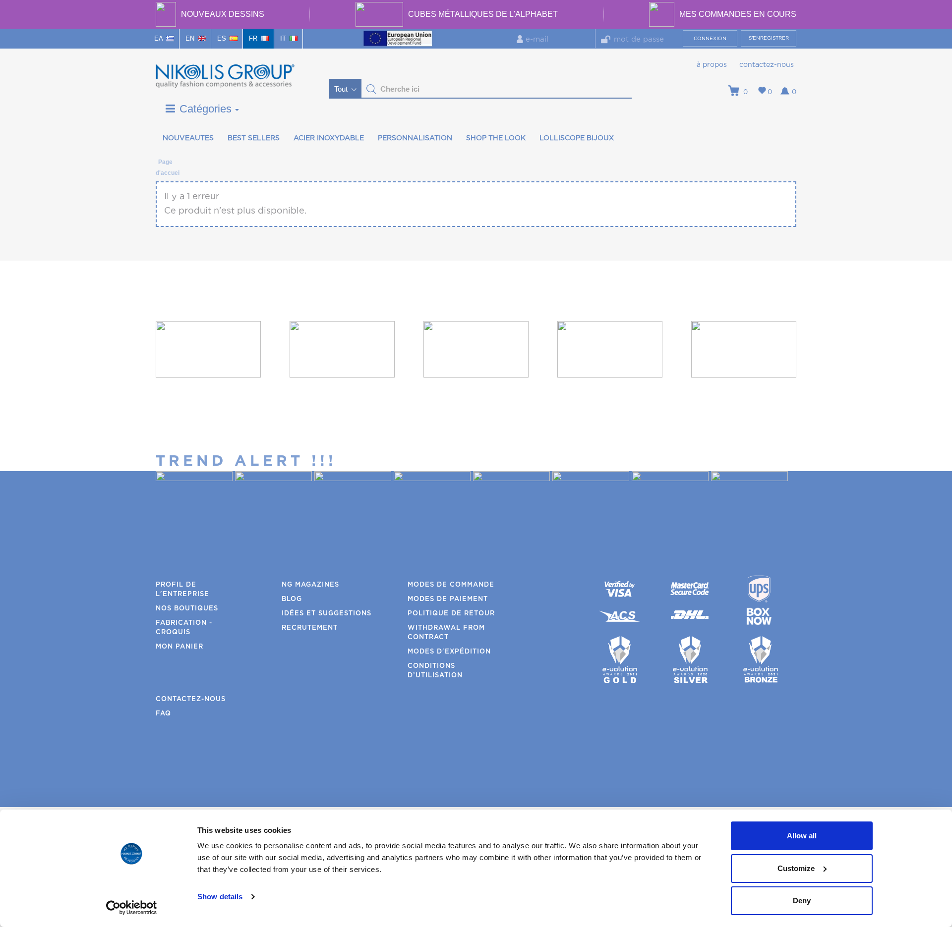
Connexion (710, 38)
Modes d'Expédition (449, 652)
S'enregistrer (769, 38)
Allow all (802, 835)
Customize (796, 868)
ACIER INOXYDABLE (329, 138)
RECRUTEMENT (310, 628)
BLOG (292, 599)
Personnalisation (415, 138)
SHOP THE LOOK (496, 138)
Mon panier (179, 647)
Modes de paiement (448, 599)
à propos (712, 64)
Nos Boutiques (187, 608)
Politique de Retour (451, 613)
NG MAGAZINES (310, 585)
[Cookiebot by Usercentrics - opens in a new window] (131, 907)
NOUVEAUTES (188, 138)
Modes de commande (451, 585)
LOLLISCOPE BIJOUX (576, 138)
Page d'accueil (165, 164)
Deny (802, 900)
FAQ (163, 713)
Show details (219, 896)
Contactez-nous (766, 64)
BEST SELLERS (254, 138)
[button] (371, 89)
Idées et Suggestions (326, 613)
